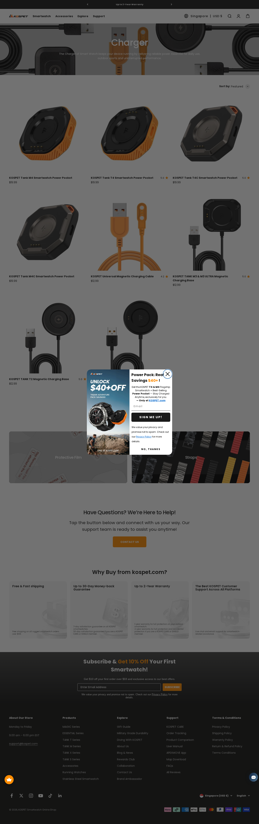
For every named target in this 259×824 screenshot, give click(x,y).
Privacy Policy (143, 436)
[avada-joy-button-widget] (9, 779)
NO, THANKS (150, 449)
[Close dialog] (167, 374)
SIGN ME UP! (150, 417)
